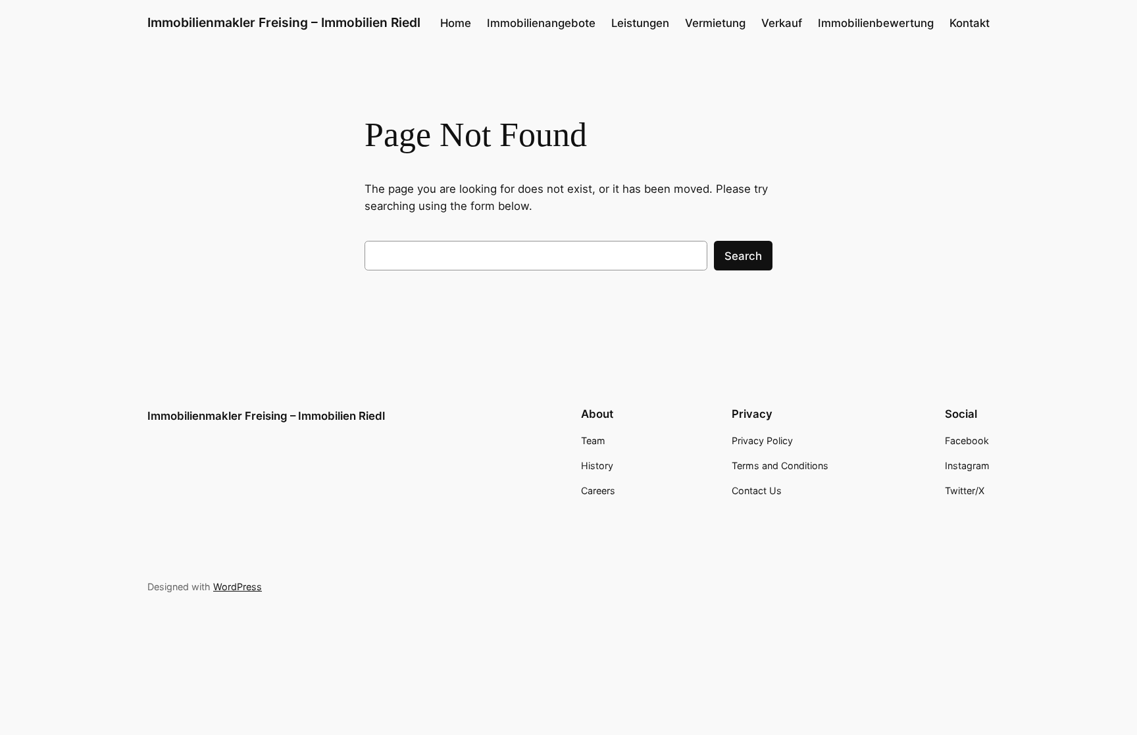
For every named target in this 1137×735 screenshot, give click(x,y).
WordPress (237, 586)
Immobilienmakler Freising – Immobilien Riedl (283, 22)
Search (743, 256)
